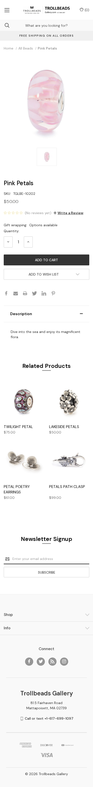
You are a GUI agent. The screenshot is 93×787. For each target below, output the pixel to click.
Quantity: (11, 231)
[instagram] (64, 661)
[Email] (15, 293)
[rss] (52, 661)
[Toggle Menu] (7, 10)
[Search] (4, 25)
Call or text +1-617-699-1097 (49, 718)
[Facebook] (6, 293)
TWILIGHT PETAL (18, 426)
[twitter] (41, 661)
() (86, 10)
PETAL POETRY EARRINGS (17, 489)
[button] (46, 313)
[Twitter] (34, 293)
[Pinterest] (53, 293)
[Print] (25, 293)
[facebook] (29, 661)
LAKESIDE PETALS (64, 426)
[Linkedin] (43, 293)
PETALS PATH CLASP (67, 486)
